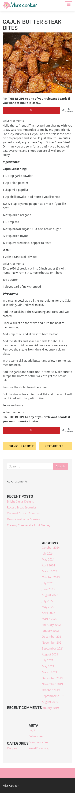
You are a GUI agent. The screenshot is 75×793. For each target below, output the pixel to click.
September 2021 (52, 648)
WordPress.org (38, 748)
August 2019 (50, 702)
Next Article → (55, 446)
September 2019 (52, 696)
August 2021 (50, 654)
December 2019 (52, 678)
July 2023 (47, 583)
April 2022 (48, 613)
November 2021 (52, 642)
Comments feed (39, 742)
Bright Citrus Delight (20, 501)
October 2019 (51, 690)
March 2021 (49, 672)
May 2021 (48, 666)
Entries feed (36, 736)
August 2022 (50, 595)
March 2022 (49, 619)
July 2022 (47, 601)
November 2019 (52, 684)
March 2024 (49, 571)
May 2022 (48, 607)
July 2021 (47, 660)
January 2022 (50, 631)
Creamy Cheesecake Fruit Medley (28, 525)
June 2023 (48, 589)
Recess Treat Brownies (22, 507)
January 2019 (50, 708)
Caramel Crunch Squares (23, 513)
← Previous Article (19, 446)
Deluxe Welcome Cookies (23, 519)
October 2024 (51, 547)
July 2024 (47, 553)
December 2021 (52, 637)
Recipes (12, 748)
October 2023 (51, 577)
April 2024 (48, 565)
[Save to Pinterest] (31, 110)
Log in (32, 730)
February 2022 (51, 625)
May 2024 (48, 559)
